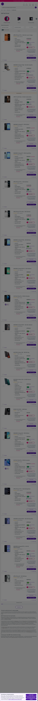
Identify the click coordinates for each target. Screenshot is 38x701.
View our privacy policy (18, 699)
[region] (19, 697)
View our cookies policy (12, 699)
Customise (31, 699)
